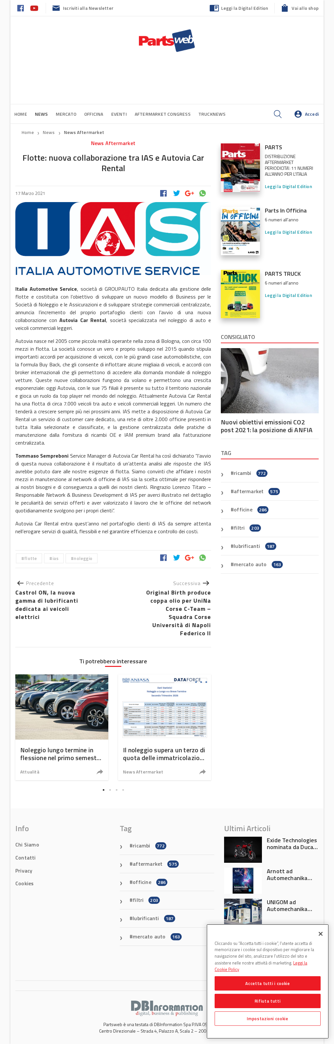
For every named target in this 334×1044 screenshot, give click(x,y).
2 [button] (110, 790)
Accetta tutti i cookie (267, 983)
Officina (93, 113)
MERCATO (66, 113)
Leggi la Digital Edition (244, 8)
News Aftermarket (84, 132)
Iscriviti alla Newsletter (88, 8)
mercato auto (257, 564)
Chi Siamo (27, 844)
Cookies (24, 883)
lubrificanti (254, 546)
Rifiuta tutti (268, 1001)
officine (250, 509)
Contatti (25, 857)
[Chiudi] (320, 934)
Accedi (312, 113)
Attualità (29, 771)
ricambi (250, 473)
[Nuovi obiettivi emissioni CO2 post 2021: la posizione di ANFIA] (270, 380)
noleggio (83, 558)
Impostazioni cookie (267, 1018)
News (49, 132)
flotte (30, 558)
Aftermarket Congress (162, 113)
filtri (246, 528)
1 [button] (103, 790)
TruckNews (212, 113)
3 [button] (116, 790)
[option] (61, 727)
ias (56, 558)
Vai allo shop (305, 8)
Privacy (23, 871)
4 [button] (123, 790)
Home (20, 113)
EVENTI (119, 113)
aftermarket (256, 491)
